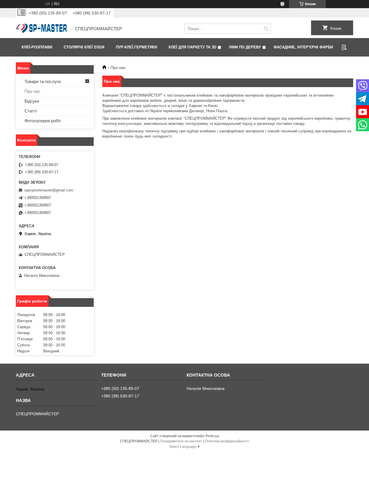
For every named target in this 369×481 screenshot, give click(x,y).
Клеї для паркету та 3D (192, 47)
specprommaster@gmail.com (48, 190)
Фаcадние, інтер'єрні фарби (303, 47)
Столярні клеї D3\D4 (84, 47)
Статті (31, 110)
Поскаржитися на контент (181, 441)
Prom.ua (212, 436)
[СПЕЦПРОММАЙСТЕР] (42, 28)
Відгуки (32, 101)
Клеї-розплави (37, 47)
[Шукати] (266, 29)
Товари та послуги (43, 81)
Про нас (32, 91)
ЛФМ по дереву (245, 47)
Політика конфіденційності (227, 441)
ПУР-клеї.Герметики (136, 47)
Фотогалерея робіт (43, 120)
